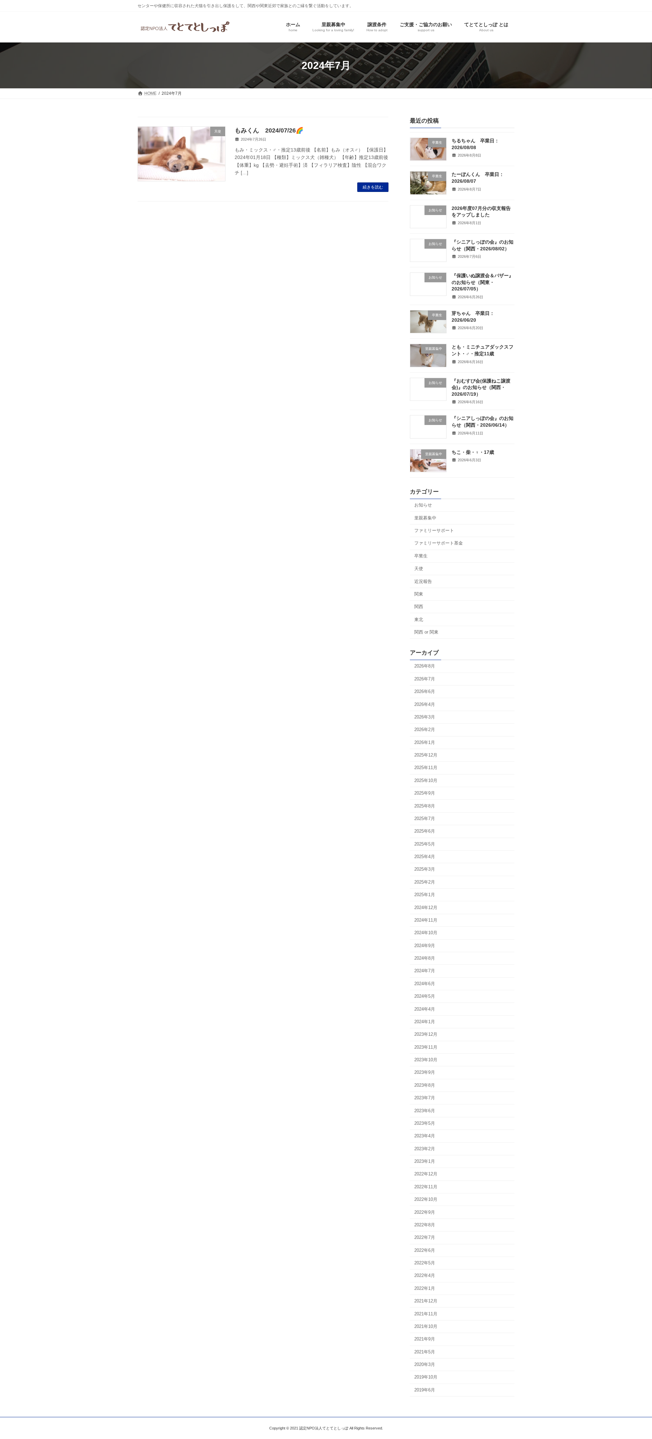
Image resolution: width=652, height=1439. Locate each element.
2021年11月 (425, 1313)
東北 (418, 619)
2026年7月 (424, 678)
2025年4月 (424, 856)
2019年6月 (424, 1389)
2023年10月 (425, 1059)
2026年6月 (424, 691)
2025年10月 (425, 780)
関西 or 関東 (426, 632)
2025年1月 (424, 894)
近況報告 (423, 581)
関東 (418, 594)
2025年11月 (425, 767)
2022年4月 (424, 1275)
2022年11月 (425, 1186)
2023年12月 (425, 1034)
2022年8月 (424, 1224)
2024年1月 (424, 1021)
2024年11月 (425, 920)
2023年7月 (424, 1097)
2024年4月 (424, 1008)
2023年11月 (425, 1046)
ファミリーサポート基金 (438, 543)
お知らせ (423, 505)
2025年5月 (424, 843)
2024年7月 (424, 970)
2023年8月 (424, 1085)
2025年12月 (425, 755)
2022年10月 (425, 1199)
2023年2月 (424, 1148)
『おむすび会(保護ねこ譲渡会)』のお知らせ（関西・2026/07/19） (481, 387)
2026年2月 (424, 729)
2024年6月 (424, 983)
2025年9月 (424, 793)
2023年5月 (424, 1123)
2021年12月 (425, 1300)
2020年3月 (424, 1364)
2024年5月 (424, 996)
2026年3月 (424, 717)
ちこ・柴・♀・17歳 (473, 452)
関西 (418, 606)
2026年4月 (424, 704)
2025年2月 (424, 882)
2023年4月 (424, 1135)
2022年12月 (425, 1173)
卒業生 (421, 555)
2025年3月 (424, 869)
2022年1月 (424, 1288)
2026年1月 (424, 742)
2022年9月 (424, 1211)
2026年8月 (424, 666)
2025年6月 (424, 831)
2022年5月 (424, 1262)
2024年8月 (424, 958)
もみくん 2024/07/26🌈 (269, 130)
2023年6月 (424, 1110)
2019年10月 (425, 1377)
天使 (418, 568)
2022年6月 (424, 1250)
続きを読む (373, 187)
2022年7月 (424, 1237)
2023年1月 (424, 1161)
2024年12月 (425, 907)
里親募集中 (425, 517)
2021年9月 (424, 1339)
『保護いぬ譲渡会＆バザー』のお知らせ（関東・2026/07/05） (482, 282)
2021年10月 (425, 1326)
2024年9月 (424, 945)
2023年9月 (424, 1072)
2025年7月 (424, 818)
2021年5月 (424, 1351)
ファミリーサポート (434, 530)
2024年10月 (425, 932)
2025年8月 (424, 805)
